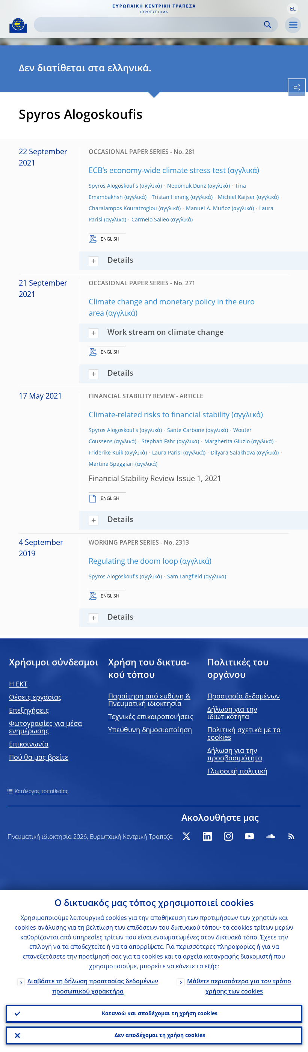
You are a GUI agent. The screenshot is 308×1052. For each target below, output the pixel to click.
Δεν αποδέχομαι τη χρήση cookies (160, 1035)
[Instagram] (228, 836)
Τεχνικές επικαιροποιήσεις (150, 717)
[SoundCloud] (270, 836)
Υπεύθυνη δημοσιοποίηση (150, 730)
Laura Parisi (167, 453)
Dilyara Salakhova (233, 453)
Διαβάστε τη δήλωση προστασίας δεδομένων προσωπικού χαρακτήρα (92, 987)
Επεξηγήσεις (29, 710)
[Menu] (293, 25)
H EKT (18, 684)
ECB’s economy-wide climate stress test (157, 171)
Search (267, 24)
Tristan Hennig (170, 197)
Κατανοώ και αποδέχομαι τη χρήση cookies (159, 1013)
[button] (292, 8)
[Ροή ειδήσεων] (291, 836)
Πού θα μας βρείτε (38, 757)
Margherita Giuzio (227, 441)
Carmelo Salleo (150, 220)
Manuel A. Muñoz (208, 208)
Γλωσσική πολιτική (237, 771)
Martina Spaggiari (111, 464)
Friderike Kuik (106, 453)
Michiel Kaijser (236, 197)
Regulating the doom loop (133, 562)
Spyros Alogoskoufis (113, 186)
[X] (186, 836)
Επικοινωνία (28, 744)
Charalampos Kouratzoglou (123, 208)
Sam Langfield (184, 576)
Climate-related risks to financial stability (159, 415)
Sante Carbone (185, 430)
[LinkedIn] (207, 836)
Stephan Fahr (158, 441)
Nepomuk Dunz (186, 186)
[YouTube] (249, 836)
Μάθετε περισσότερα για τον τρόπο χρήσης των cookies (239, 987)
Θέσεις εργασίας (35, 697)
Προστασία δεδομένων (243, 696)
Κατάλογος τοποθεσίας (41, 791)
